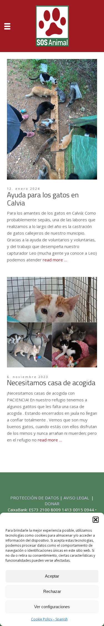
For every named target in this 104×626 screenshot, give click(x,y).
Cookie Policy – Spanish (49, 619)
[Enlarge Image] (52, 119)
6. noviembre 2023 (28, 377)
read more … (55, 259)
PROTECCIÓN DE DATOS (35, 497)
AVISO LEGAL (77, 497)
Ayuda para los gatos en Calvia (43, 198)
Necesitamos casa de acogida (51, 382)
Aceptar (52, 576)
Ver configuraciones (52, 606)
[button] (95, 519)
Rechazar (52, 591)
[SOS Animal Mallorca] (52, 25)
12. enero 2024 (23, 188)
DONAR (52, 503)
